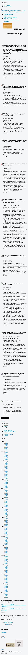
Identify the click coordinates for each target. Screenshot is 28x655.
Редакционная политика (10, 431)
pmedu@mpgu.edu (8, 622)
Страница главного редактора (11, 19)
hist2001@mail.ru (8, 624)
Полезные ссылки (8, 434)
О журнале (6, 15)
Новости (6, 435)
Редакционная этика (9, 433)
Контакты (6, 21)
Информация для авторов (10, 17)
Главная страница (8, 14)
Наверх (2, 421)
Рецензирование (8, 430)
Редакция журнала (8, 18)
